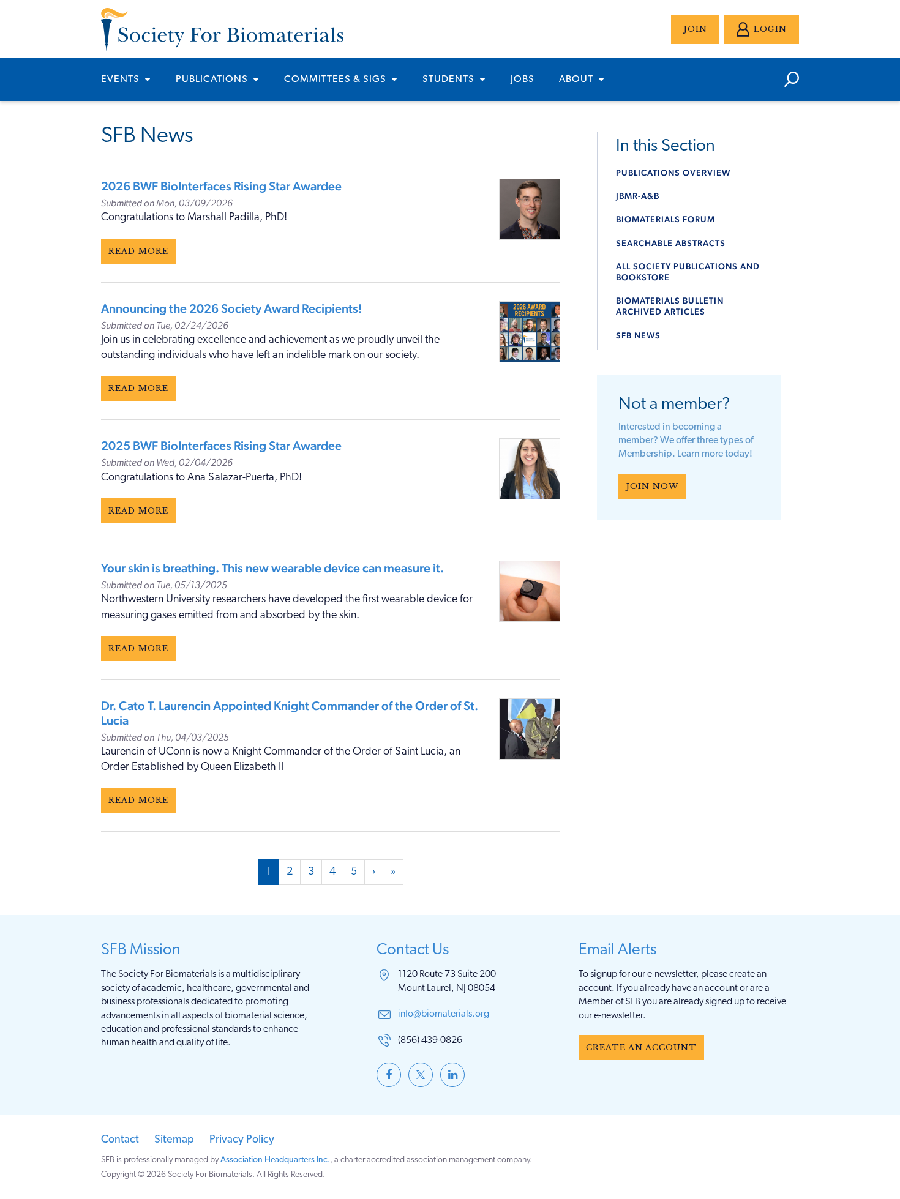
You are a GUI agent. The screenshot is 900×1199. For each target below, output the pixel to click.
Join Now (652, 486)
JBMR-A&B (637, 196)
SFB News (638, 335)
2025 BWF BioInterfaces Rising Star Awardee (221, 445)
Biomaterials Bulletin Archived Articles (670, 306)
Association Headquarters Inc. (275, 1160)
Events (121, 79)
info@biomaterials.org (443, 1014)
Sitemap (174, 1140)
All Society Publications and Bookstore (688, 271)
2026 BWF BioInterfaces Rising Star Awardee (221, 186)
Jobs (522, 79)
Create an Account (641, 1047)
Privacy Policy (241, 1140)
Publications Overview (673, 172)
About (577, 79)
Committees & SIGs (336, 79)
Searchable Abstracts (671, 243)
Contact (120, 1140)
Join (695, 29)
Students (449, 79)
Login (770, 29)
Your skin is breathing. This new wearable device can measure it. (272, 568)
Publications (213, 79)
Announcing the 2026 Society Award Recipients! (231, 308)
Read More (138, 251)
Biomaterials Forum (665, 219)
